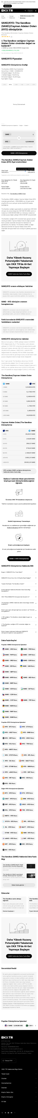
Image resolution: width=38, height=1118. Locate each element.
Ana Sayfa (3, 17)
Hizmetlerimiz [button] (6, 1083)
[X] (2, 1113)
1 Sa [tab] (4, 84)
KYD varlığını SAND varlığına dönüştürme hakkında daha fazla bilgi (17, 471)
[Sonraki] (35, 1026)
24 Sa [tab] (10, 84)
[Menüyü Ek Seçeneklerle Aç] (36, 11)
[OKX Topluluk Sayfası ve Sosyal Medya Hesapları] (14, 1113)
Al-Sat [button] (3, 1101)
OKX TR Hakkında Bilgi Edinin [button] (11, 1069)
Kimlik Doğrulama (12, 528)
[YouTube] (11, 1113)
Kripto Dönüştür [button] (7, 1097)
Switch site (8, 6)
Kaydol (30, 10)
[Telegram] (5, 1113)
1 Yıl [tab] (28, 84)
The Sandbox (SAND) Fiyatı (18, 193)
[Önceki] (2, 1026)
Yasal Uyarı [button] (5, 1074)
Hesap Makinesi (12, 17)
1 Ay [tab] (22, 84)
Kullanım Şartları (7, 1003)
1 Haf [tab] (16, 84)
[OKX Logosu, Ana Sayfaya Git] (7, 10)
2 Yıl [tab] (34, 84)
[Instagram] (8, 1113)
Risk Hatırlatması (19, 1003)
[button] (25, 11)
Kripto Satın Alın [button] (7, 1092)
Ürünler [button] (4, 1078)
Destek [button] (4, 1088)
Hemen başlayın (8, 911)
